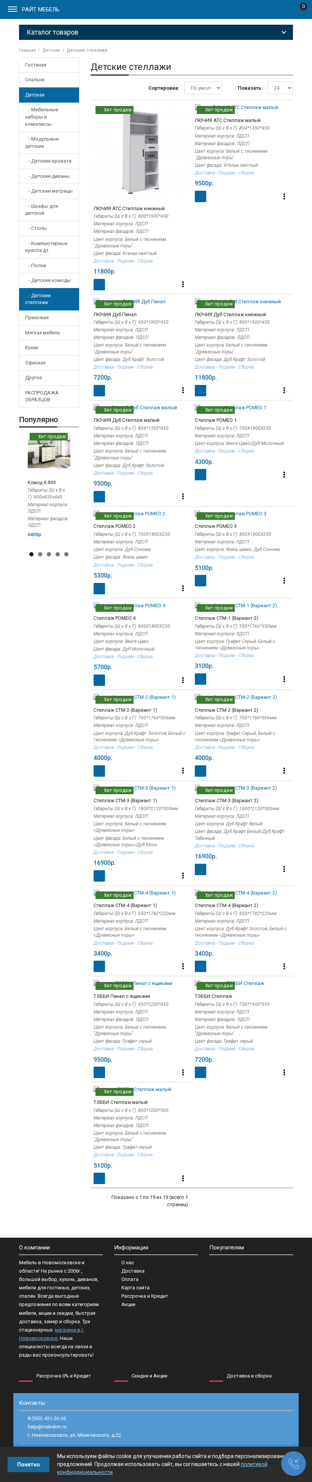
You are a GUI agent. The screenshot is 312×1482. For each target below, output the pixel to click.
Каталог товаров (52, 32)
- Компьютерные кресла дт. (46, 247)
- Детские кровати (48, 161)
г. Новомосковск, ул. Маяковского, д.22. (75, 1435)
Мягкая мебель (42, 333)
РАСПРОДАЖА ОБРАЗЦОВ (42, 396)
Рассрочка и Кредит (144, 1296)
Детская (35, 95)
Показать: (250, 88)
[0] (297, 11)
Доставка (133, 1271)
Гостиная (35, 65)
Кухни (31, 347)
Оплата (129, 1279)
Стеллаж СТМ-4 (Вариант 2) (226, 905)
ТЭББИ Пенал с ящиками (122, 996)
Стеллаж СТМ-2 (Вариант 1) (125, 710)
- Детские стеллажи (38, 299)
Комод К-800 (42, 482)
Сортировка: (164, 88)
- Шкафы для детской (41, 209)
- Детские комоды (48, 280)
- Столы (36, 228)
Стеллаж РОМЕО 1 (216, 420)
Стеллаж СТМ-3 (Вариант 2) (226, 800)
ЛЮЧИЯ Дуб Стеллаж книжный (230, 314)
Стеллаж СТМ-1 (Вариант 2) (226, 618)
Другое (33, 377)
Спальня (35, 79)
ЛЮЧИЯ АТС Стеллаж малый (228, 120)
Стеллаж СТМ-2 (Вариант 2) (226, 710)
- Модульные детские (42, 142)
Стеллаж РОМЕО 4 (114, 618)
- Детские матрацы (49, 191)
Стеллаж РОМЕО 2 (114, 526)
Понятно (28, 1464)
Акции (128, 1304)
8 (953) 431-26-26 (47, 1418)
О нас (127, 1262)
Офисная (35, 363)
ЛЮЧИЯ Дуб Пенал (115, 314)
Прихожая (37, 317)
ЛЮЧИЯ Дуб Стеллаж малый (126, 420)
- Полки (35, 265)
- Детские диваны (47, 176)
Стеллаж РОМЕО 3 (216, 526)
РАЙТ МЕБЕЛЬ (40, 9)
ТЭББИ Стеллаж (213, 996)
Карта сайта (135, 1287)
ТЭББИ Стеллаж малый (121, 1102)
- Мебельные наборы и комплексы (41, 117)
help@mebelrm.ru (47, 1427)
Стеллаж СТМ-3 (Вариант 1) (125, 800)
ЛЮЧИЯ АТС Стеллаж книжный (129, 208)
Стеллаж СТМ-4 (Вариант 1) (125, 905)
